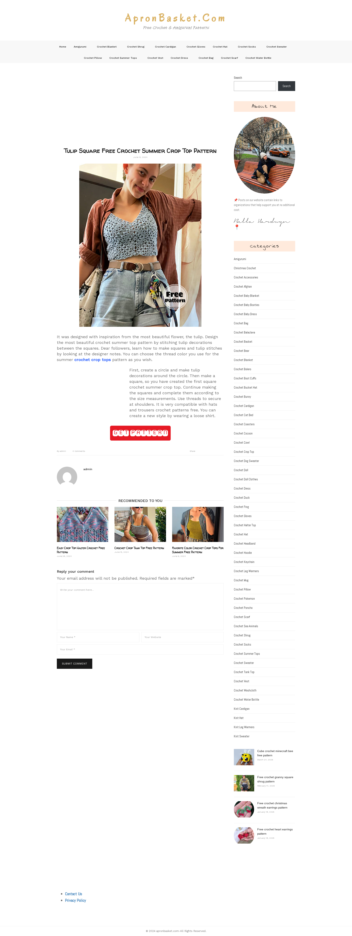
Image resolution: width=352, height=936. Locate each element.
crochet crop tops (92, 359)
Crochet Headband (244, 543)
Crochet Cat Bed (243, 415)
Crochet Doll (241, 470)
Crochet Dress (179, 57)
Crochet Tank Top (244, 672)
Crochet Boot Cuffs (245, 378)
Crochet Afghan (243, 286)
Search (238, 78)
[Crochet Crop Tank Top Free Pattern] (140, 524)
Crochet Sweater (276, 46)
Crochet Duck (242, 498)
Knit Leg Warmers (244, 727)
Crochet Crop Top (244, 452)
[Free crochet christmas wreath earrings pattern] (244, 809)
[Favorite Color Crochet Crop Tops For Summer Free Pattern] (198, 524)
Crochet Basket (243, 341)
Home (62, 46)
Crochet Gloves (196, 46)
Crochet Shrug (135, 46)
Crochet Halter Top (245, 525)
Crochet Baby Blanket (246, 296)
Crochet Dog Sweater (246, 461)
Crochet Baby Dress (245, 314)
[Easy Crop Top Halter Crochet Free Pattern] (82, 524)
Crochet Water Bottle (258, 57)
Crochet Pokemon (244, 598)
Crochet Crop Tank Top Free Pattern (139, 548)
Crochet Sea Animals (246, 626)
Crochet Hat (220, 46)
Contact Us (73, 893)
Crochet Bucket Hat (245, 387)
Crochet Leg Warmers (246, 571)
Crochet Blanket (107, 46)
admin (61, 451)
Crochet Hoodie (243, 553)
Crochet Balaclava (244, 332)
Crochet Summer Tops (123, 57)
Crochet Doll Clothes (246, 479)
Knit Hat (239, 718)
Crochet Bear (241, 351)
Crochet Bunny (242, 397)
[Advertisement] (140, 111)
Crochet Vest (155, 57)
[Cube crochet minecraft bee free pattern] (244, 757)
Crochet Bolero (242, 369)
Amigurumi (80, 46)
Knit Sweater (241, 736)
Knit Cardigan (242, 709)
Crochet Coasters (244, 424)
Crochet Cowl (242, 442)
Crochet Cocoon (243, 433)
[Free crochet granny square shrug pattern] (244, 783)
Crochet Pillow (93, 57)
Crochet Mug (241, 580)
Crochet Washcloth (245, 690)
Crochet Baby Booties (246, 305)
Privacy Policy (75, 900)
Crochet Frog (241, 507)
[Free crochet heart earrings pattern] (244, 835)
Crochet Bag (206, 57)
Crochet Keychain (244, 562)
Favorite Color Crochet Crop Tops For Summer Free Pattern (197, 550)
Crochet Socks (247, 46)
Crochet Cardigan (165, 46)
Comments (79, 451)
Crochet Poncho (243, 608)
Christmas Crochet (245, 268)
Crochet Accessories (246, 277)
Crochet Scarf (229, 57)
